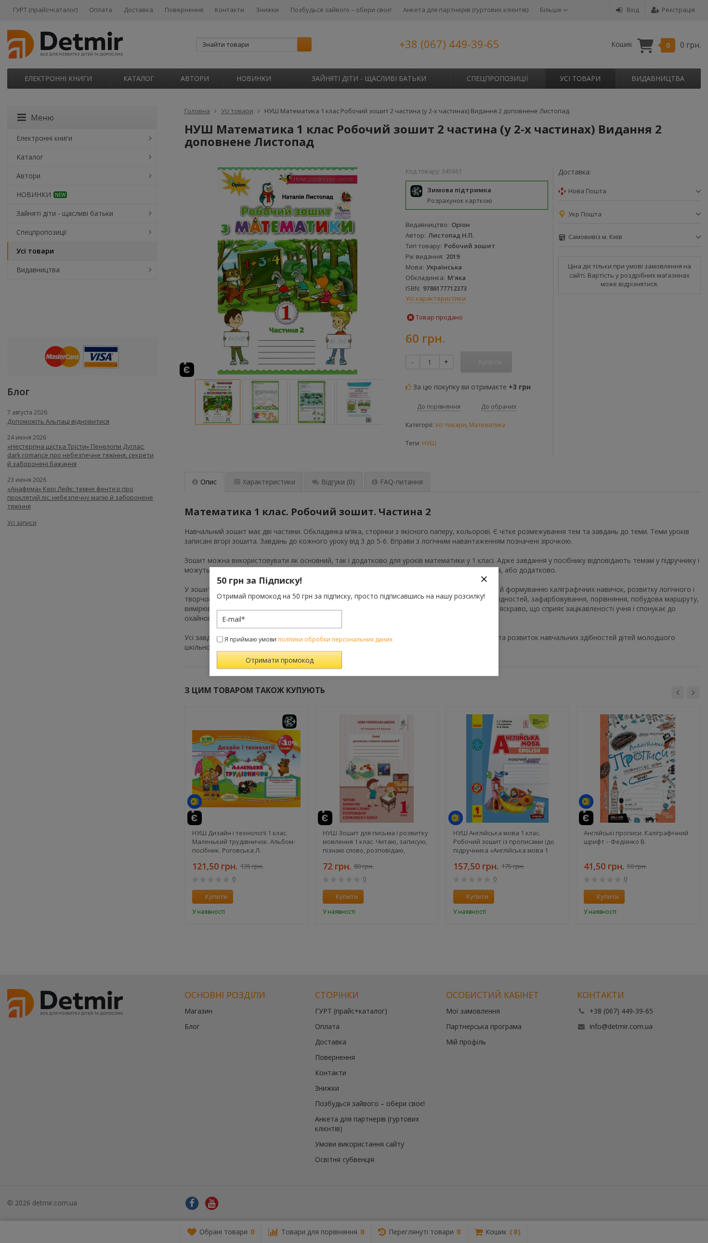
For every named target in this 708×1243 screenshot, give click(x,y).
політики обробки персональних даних (335, 639)
